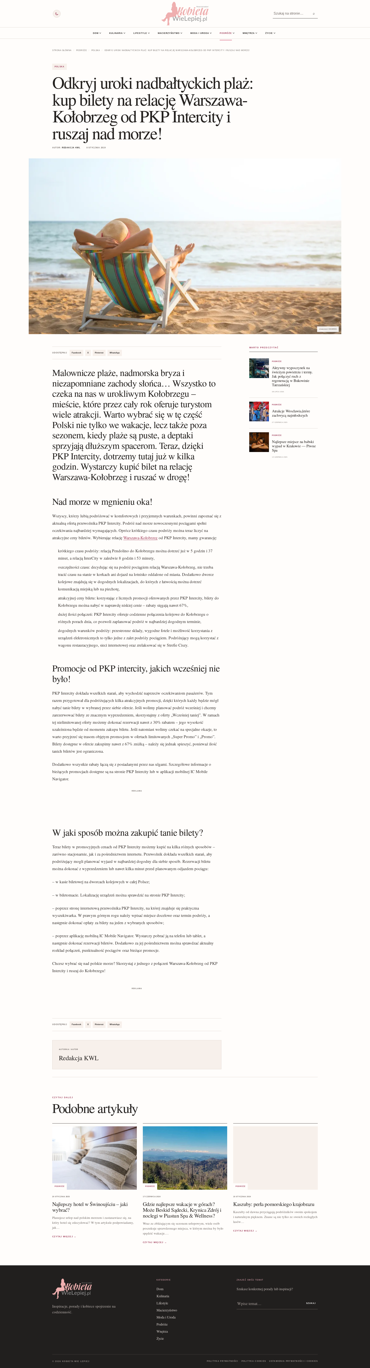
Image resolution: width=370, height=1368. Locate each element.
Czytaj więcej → (64, 1237)
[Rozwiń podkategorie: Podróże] (233, 33)
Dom (95, 33)
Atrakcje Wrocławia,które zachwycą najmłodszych (291, 413)
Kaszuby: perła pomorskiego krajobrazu (273, 1203)
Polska (95, 50)
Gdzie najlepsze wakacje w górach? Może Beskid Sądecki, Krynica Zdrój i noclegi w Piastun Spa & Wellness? (182, 1209)
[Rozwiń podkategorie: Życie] (274, 33)
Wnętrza (249, 33)
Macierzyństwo (169, 33)
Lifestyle (140, 33)
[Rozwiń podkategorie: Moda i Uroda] (210, 33)
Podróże (226, 33)
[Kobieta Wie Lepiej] (185, 13)
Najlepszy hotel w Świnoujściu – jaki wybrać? (90, 1206)
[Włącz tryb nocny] (57, 14)
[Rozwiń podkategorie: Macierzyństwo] (181, 33)
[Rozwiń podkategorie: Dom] (100, 33)
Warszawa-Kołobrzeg (140, 537)
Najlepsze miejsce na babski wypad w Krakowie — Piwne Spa (294, 446)
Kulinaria (116, 33)
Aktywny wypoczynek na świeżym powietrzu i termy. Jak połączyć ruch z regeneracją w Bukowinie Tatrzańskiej (292, 376)
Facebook (76, 353)
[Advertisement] (137, 802)
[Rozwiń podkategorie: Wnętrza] (256, 33)
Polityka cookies (254, 1361)
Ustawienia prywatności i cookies (293, 1361)
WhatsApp (115, 353)
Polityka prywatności (222, 1361)
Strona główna (62, 50)
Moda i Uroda (199, 33)
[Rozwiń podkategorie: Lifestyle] (148, 33)
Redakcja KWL (71, 148)
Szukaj (311, 1303)
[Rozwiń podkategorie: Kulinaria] (124, 33)
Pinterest (99, 353)
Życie (269, 33)
